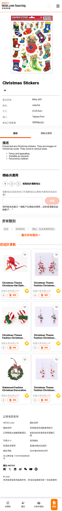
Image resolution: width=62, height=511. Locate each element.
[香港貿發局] (31, 418)
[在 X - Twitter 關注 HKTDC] (9, 469)
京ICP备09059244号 (39, 451)
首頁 (6, 229)
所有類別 (20, 229)
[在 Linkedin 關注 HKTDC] (15, 469)
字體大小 (7, 440)
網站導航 (7, 451)
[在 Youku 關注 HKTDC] (36, 469)
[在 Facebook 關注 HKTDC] (4, 469)
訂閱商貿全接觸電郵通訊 (14, 433)
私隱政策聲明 (9, 445)
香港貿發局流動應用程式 (41, 428)
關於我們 (34, 423)
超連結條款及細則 (38, 445)
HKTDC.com (8, 423)
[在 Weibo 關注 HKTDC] (20, 469)
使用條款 (34, 440)
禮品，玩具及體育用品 (43, 229)
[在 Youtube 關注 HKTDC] (30, 469)
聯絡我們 (7, 428)
